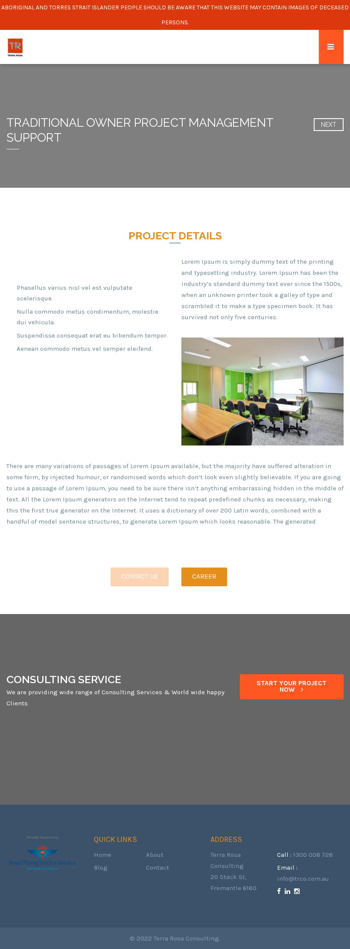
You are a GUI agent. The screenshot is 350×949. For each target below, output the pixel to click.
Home (102, 855)
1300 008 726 (313, 855)
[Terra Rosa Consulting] (15, 47)
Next (328, 124)
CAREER (204, 576)
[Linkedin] (288, 891)
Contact (157, 867)
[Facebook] (280, 891)
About (154, 855)
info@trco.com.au (303, 878)
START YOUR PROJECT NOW (292, 686)
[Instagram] (298, 891)
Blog (101, 867)
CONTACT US (139, 576)
